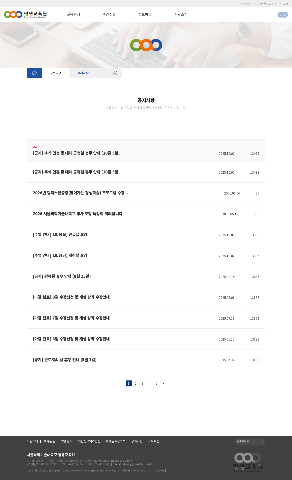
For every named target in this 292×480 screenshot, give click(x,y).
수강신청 (109, 14)
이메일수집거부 (116, 441)
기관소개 (181, 14)
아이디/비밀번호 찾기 (264, 3)
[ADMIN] (161, 470)
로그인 (282, 14)
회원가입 (246, 3)
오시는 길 (49, 441)
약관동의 (66, 441)
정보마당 (145, 14)
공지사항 (83, 73)
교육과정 (73, 14)
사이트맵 (283, 3)
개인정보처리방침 (89, 441)
